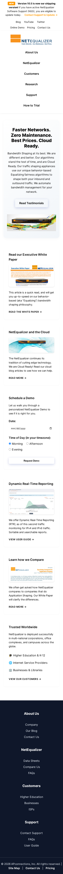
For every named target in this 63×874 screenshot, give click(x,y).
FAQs (31, 773)
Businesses (31, 803)
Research (31, 84)
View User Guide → (21, 539)
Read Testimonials (31, 203)
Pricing (31, 27)
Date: (12, 421)
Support (31, 95)
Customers (31, 73)
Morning (17, 443)
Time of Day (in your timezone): (30, 437)
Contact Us (43, 27)
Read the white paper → (25, 311)
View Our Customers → (25, 679)
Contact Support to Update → (41, 15)
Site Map (14, 868)
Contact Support (31, 833)
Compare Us (31, 767)
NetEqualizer (31, 63)
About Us (31, 52)
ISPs (31, 809)
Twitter (41, 22)
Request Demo (31, 460)
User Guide (31, 845)
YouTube (29, 22)
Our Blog (31, 730)
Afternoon (36, 443)
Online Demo (17, 27)
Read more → (18, 378)
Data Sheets (31, 760)
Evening (16, 449)
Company (31, 724)
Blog (18, 22)
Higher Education (31, 797)
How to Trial (31, 105)
